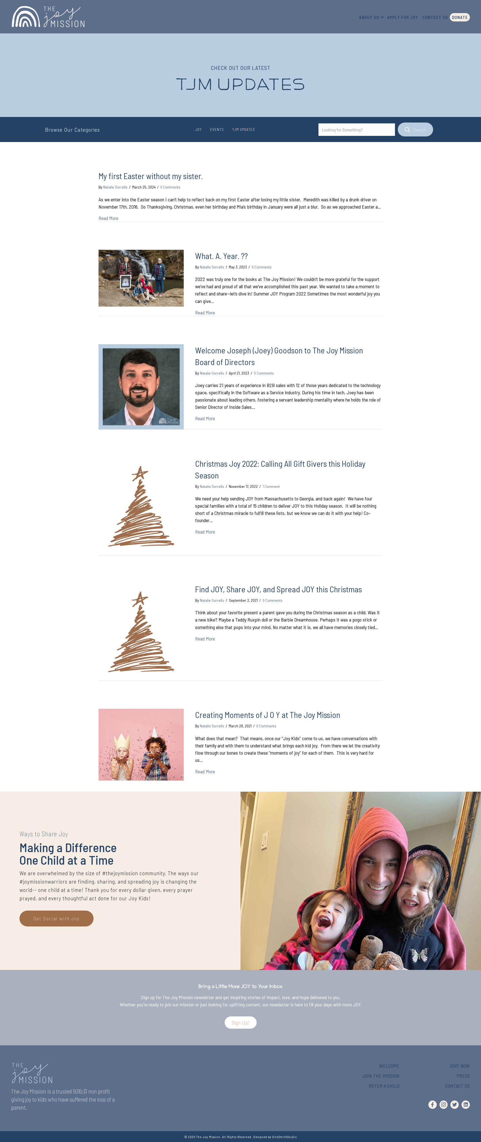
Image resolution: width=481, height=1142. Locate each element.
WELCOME (389, 1066)
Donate (460, 17)
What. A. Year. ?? (221, 256)
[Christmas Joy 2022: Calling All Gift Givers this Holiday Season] (141, 505)
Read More (108, 218)
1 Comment (271, 486)
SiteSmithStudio (284, 1137)
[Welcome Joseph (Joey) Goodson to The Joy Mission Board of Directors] (141, 386)
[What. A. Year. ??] (141, 278)
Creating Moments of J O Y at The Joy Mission (267, 715)
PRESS (463, 1076)
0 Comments (170, 187)
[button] (241, 1022)
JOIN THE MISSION (380, 1076)
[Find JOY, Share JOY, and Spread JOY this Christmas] (141, 631)
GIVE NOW (460, 1066)
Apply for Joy (402, 17)
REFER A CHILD (384, 1086)
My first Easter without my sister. (151, 176)
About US (369, 17)
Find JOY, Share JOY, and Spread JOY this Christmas (278, 589)
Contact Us (435, 17)
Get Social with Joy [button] (56, 918)
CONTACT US (457, 1086)
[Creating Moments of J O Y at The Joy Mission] (141, 744)
